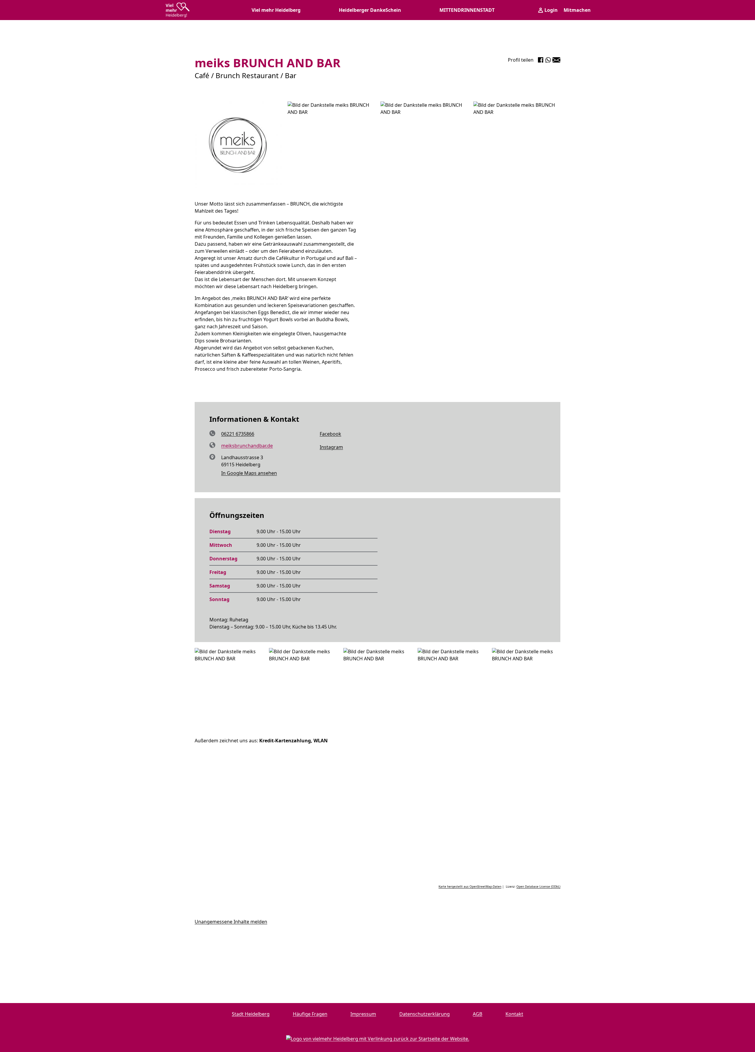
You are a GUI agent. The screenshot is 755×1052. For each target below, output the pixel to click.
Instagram (324, 447)
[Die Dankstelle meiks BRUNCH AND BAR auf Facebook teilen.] (540, 60)
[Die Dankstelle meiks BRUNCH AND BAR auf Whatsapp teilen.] (548, 60)
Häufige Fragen (310, 1014)
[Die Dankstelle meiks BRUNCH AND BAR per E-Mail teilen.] (556, 60)
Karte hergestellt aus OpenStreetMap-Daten (470, 886)
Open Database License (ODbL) (538, 886)
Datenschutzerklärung (424, 1014)
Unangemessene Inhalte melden (231, 921)
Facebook (323, 434)
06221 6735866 (237, 434)
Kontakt (514, 1014)
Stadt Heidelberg (251, 1014)
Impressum (363, 1014)
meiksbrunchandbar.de (247, 445)
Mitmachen (577, 10)
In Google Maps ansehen (249, 473)
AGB (477, 1014)
